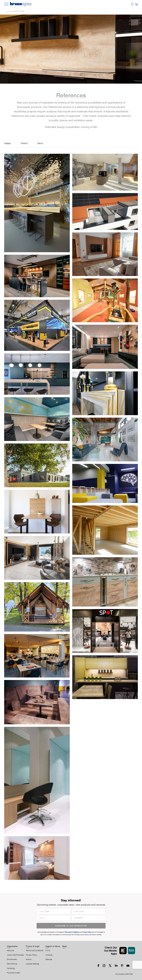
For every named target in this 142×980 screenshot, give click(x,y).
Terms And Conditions (34, 950)
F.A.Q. (47, 950)
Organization (12, 946)
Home (8, 11)
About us (10, 950)
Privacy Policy (31, 955)
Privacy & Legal (32, 946)
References (18, 11)
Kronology (11, 968)
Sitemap (48, 959)
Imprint (28, 959)
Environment (12, 959)
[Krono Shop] (136, 4)
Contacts (49, 955)
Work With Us (12, 964)
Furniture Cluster (13, 973)
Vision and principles (15, 955)
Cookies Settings (32, 964)
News (64, 946)
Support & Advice (52, 946)
